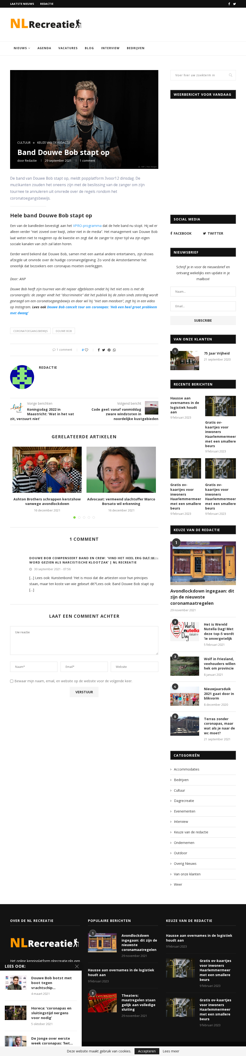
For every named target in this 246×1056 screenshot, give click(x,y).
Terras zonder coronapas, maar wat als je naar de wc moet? (219, 726)
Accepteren (147, 1051)
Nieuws (20, 48)
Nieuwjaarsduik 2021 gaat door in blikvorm (219, 693)
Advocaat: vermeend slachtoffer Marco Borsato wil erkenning (121, 501)
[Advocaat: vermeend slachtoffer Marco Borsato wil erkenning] (121, 470)
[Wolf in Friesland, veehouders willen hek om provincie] (184, 666)
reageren (151, 558)
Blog (89, 48)
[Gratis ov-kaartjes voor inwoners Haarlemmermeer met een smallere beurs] (220, 406)
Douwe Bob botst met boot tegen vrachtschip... (51, 982)
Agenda (44, 48)
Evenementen (184, 811)
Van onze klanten (187, 874)
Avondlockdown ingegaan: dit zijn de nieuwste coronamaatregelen (202, 597)
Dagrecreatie (184, 800)
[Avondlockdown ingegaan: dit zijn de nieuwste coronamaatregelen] (203, 563)
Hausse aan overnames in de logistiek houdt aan (184, 405)
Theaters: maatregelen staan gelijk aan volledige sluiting (138, 1002)
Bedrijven (136, 48)
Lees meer (171, 1051)
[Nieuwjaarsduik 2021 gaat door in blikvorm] (184, 696)
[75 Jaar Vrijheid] (184, 360)
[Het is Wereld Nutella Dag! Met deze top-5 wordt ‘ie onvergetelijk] (184, 631)
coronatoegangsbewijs (30, 331)
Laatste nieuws (22, 4)
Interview (110, 48)
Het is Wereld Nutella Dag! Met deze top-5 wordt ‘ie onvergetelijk (219, 631)
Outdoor (180, 853)
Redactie (46, 4)
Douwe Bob (64, 331)
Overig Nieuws (185, 863)
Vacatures (68, 48)
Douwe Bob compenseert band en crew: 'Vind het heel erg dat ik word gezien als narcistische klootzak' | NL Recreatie (91, 560)
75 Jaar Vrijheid (217, 353)
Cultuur (24, 142)
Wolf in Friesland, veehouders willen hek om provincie (219, 663)
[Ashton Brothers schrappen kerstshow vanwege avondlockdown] (47, 470)
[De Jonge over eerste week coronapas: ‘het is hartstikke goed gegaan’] (15, 1043)
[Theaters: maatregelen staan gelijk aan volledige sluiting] (102, 1002)
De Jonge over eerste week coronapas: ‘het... (52, 1040)
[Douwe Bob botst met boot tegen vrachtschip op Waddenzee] (15, 982)
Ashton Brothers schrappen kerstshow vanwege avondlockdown (47, 501)
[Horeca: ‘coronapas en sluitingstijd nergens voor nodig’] (15, 1013)
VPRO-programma (87, 225)
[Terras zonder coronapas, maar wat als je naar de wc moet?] (184, 726)
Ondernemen (184, 842)
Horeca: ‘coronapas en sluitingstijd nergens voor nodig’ (51, 1013)
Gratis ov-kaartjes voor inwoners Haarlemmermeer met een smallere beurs (220, 434)
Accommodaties (186, 769)
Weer (178, 884)
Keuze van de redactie (53, 142)
